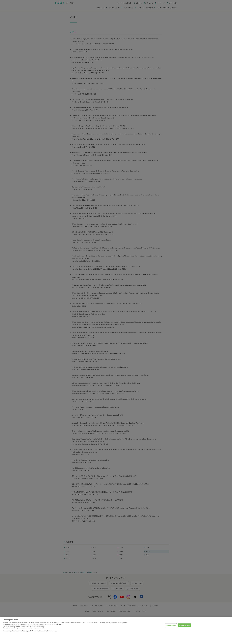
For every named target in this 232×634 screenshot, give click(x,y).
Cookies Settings (171, 625)
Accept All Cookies (184, 625)
